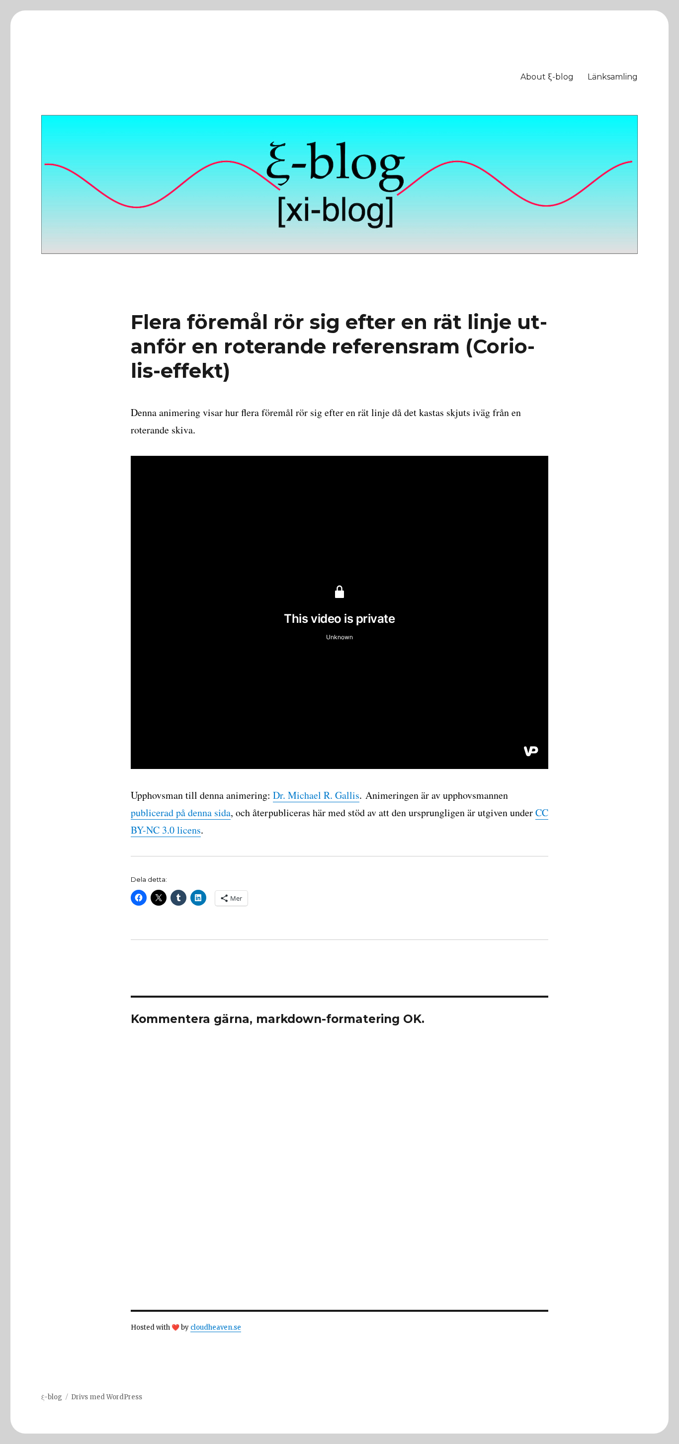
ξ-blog (51, 1397)
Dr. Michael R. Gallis (316, 795)
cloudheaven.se (215, 1327)
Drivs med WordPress (106, 1397)
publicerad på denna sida (181, 812)
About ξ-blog (547, 77)
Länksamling (613, 77)
